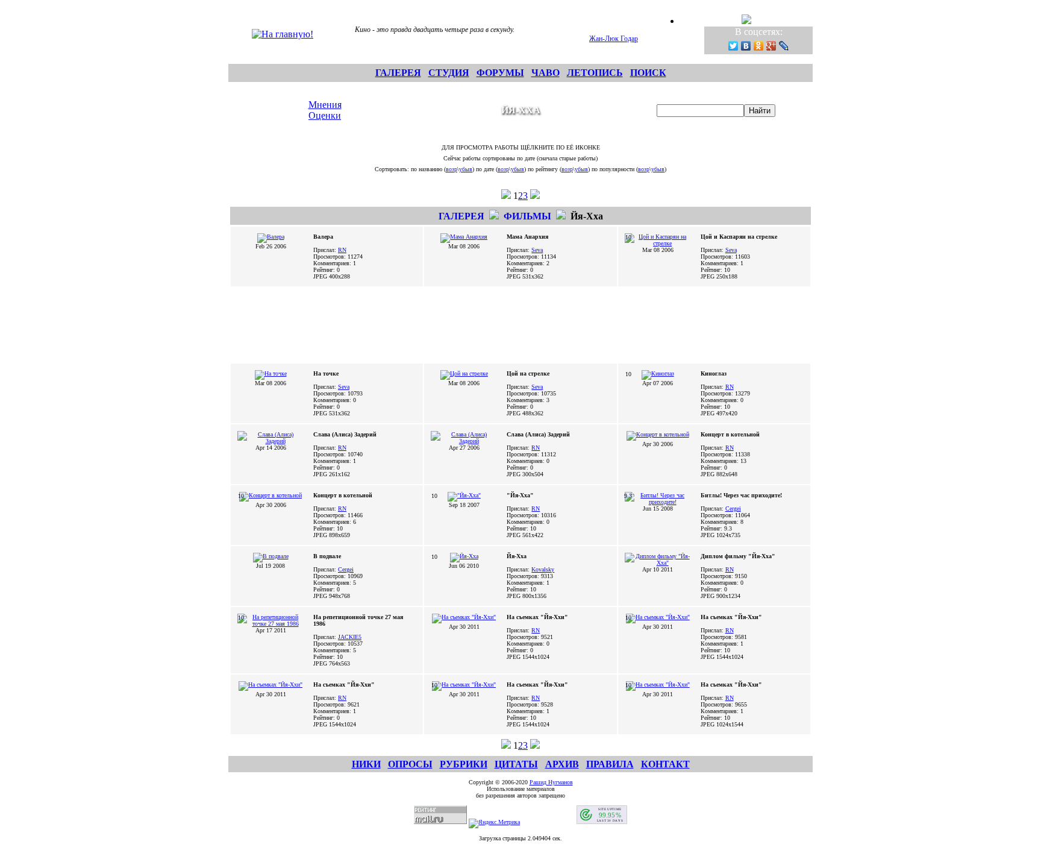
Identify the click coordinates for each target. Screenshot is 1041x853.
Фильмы (527, 216)
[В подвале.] (271, 556)
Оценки (324, 115)
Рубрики (463, 764)
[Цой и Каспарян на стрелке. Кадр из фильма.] (658, 243)
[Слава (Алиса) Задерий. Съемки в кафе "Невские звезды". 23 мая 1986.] (464, 441)
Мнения (325, 104)
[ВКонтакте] (746, 46)
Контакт (665, 764)
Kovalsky (542, 569)
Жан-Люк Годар (613, 38)
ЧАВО (545, 73)
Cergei (733, 508)
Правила (610, 764)
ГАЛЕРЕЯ (398, 73)
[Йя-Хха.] (464, 556)
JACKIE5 (349, 637)
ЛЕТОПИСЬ (595, 73)
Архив (562, 764)
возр (451, 169)
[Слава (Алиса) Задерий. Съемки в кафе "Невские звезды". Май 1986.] (270, 441)
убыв (465, 169)
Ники (366, 764)
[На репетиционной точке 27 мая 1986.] (270, 623)
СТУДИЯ (448, 73)
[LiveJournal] (784, 46)
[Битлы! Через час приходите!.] (658, 502)
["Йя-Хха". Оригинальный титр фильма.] (464, 495)
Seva (537, 250)
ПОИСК (648, 73)
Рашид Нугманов (551, 782)
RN (342, 250)
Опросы (410, 764)
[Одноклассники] (758, 46)
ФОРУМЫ (500, 73)
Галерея (461, 216)
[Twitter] (733, 46)
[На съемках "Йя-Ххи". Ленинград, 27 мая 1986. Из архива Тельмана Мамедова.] (464, 617)
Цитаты (516, 764)
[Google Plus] (771, 46)
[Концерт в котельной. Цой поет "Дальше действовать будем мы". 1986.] (658, 434)
